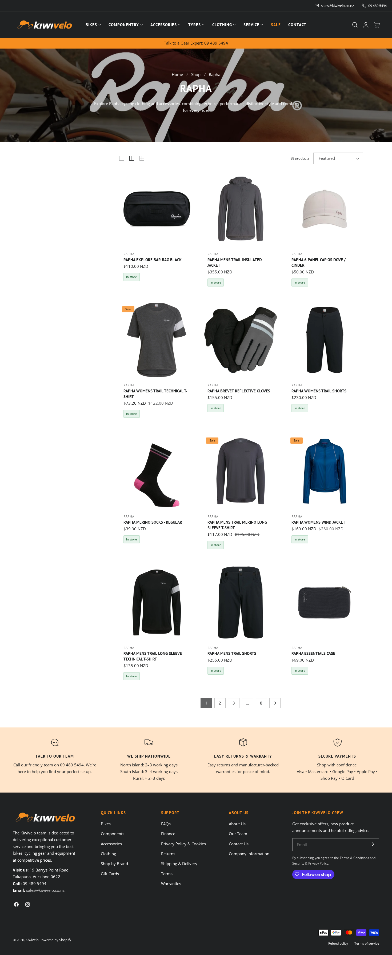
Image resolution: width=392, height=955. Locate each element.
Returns (168, 853)
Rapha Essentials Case (313, 653)
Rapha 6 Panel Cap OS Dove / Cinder (318, 262)
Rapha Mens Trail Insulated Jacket (234, 262)
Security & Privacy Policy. (310, 863)
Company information (249, 853)
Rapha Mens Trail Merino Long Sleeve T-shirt (237, 524)
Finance (168, 833)
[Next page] (275, 703)
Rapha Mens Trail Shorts (231, 653)
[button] (355, 25)
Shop (196, 74)
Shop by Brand (114, 863)
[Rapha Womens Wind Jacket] (324, 471)
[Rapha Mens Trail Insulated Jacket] (240, 208)
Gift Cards (110, 873)
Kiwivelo (32, 939)
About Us (237, 823)
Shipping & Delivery (179, 863)
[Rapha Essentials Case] (324, 602)
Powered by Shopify (55, 939)
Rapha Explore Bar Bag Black (152, 259)
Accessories (111, 843)
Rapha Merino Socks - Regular (152, 522)
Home (177, 74)
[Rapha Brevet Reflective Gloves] (240, 340)
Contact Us (239, 843)
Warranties (171, 883)
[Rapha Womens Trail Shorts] (324, 340)
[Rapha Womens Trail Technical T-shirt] (156, 340)
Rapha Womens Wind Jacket (318, 522)
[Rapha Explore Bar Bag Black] (156, 208)
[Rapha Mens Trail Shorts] (240, 602)
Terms (167, 873)
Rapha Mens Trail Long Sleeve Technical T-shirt (152, 656)
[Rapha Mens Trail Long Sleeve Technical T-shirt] (156, 602)
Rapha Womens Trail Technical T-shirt (155, 393)
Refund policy (338, 943)
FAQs (166, 823)
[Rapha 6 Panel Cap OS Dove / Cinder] (324, 208)
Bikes (106, 823)
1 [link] (206, 703)
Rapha (214, 74)
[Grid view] (121, 158)
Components (112, 833)
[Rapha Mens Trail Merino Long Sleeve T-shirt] (240, 471)
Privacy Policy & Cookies (183, 843)
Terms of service (366, 943)
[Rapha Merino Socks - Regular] (156, 471)
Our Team (238, 833)
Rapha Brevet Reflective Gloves (238, 390)
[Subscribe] (372, 844)
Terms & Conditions (355, 857)
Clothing (108, 853)
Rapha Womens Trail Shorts (318, 390)
